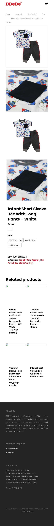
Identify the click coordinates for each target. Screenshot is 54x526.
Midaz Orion (28, 511)
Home (8, 14)
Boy (43, 14)
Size (10, 235)
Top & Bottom (25, 260)
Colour (11, 224)
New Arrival (32, 14)
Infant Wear (23, 263)
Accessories (12, 448)
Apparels (19, 14)
